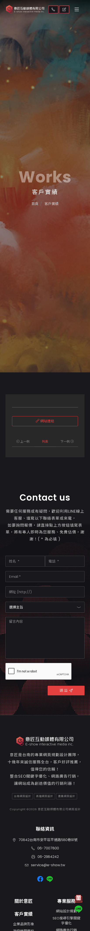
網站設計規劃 (66, 911)
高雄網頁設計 (44, 796)
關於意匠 (23, 901)
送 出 (64, 690)
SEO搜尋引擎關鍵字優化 (66, 921)
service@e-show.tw (47, 865)
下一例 (66, 441)
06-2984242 (48, 856)
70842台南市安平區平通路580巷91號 (48, 839)
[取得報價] (78, 900)
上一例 (24, 441)
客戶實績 (23, 914)
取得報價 (64, 9)
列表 (45, 441)
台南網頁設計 (22, 796)
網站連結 (46, 421)
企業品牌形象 (23, 924)
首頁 (34, 203)
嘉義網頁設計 (66, 796)
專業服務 (66, 901)
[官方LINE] (78, 909)
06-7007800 (47, 848)
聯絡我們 (53, 9)
